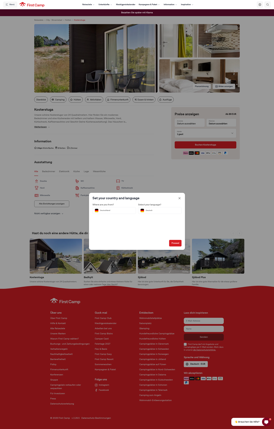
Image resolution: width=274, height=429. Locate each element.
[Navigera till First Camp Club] (260, 5)
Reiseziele (87, 5)
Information (169, 5)
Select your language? (149, 205)
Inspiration (186, 5)
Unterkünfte (103, 5)
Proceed (175, 243)
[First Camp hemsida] (31, 4)
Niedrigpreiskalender (125, 5)
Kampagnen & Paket (148, 5)
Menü (12, 5)
